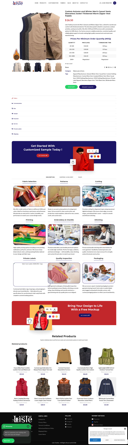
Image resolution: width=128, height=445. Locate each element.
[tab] (50, 177)
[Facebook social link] (105, 67)
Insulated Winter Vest (99, 76)
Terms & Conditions (44, 425)
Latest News (42, 434)
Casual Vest (102, 74)
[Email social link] (107, 67)
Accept (95, 440)
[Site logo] (17, 3)
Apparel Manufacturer (79, 74)
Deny (107, 440)
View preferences (119, 440)
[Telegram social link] (115, 67)
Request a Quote (87, 87)
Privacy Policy (42, 422)
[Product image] (21, 356)
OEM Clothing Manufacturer (102, 78)
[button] (125, 428)
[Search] (114, 2)
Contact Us (41, 419)
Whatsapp (71, 87)
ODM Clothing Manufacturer (84, 78)
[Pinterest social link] (109, 67)
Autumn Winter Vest (93, 74)
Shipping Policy (42, 431)
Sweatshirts (64, 372)
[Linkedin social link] (111, 67)
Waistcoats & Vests (78, 71)
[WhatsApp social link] (113, 67)
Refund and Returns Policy (46, 428)
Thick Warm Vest (100, 80)
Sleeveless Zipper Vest (88, 80)
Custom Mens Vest (87, 76)
